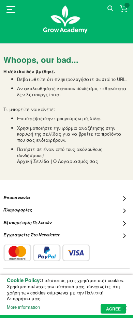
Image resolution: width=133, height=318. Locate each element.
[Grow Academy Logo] (66, 23)
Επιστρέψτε (30, 118)
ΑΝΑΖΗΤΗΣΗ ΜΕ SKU (110, 9)
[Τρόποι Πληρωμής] (46, 253)
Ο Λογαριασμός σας (75, 161)
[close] (124, 308)
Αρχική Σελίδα (33, 161)
